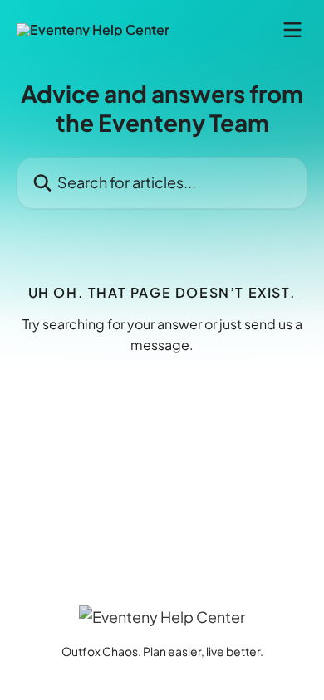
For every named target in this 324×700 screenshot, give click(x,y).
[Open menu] (292, 30)
